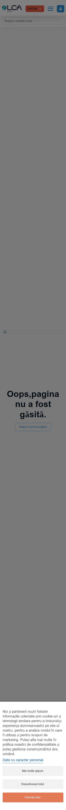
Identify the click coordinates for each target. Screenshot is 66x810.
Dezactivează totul (32, 784)
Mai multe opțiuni (32, 771)
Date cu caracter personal (23, 760)
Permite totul (32, 797)
